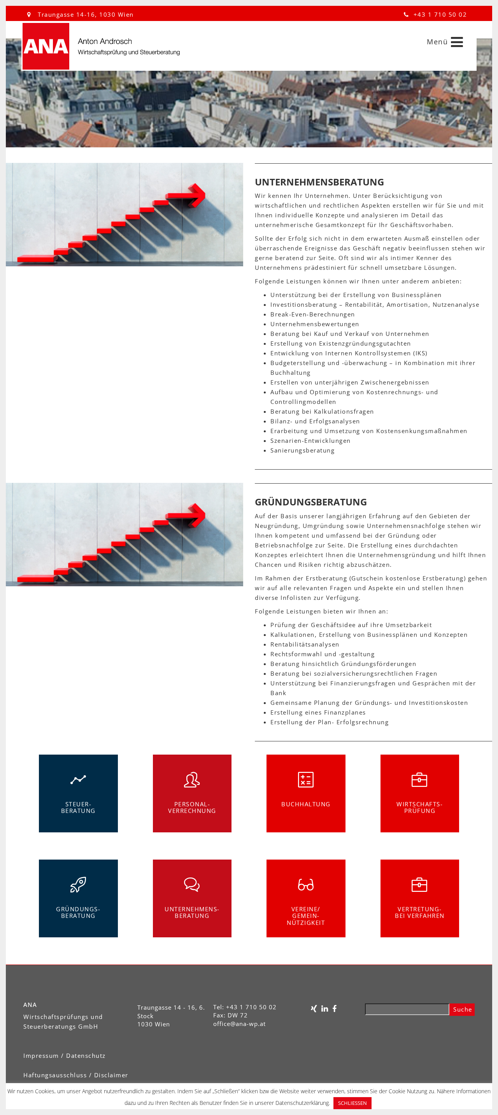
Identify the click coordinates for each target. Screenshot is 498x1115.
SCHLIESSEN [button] (352, 1102)
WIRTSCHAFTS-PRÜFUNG (419, 807)
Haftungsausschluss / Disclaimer (75, 1075)
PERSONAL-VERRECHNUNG (192, 807)
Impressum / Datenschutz (64, 1055)
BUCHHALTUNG (306, 804)
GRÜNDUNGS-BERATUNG (78, 912)
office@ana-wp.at (239, 1024)
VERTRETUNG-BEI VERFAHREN (420, 912)
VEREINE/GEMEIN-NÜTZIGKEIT (306, 915)
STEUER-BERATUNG (78, 807)
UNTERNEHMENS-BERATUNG (192, 912)
